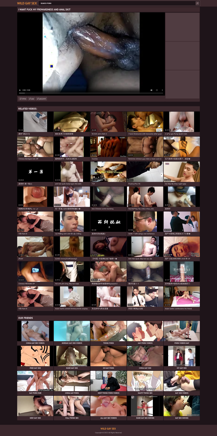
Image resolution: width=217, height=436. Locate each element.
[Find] (197, 3)
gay (32, 99)
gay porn (42, 99)
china (24, 99)
